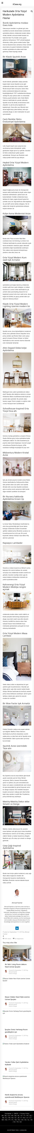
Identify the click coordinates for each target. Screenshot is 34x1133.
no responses (18, 939)
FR (27, 1116)
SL (28, 1120)
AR (2, 1116)
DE (30, 1116)
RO (16, 1120)
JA (18, 1118)
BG (6, 1116)
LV (27, 1118)
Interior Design (13, 973)
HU (12, 1118)
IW (9, 1118)
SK (25, 1120)
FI (24, 1116)
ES (31, 1120)
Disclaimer (8, 1113)
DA (15, 1116)
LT (30, 1118)
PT (9, 1120)
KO (24, 1118)
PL (13, 1120)
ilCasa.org (17, 4)
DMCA (16, 1113)
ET (21, 1116)
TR (17, 1122)
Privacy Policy (24, 1113)
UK (21, 1122)
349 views (7, 939)
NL (18, 1116)
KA (3, 1118)
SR (22, 1120)
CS (9, 1116)
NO (6, 1120)
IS (15, 1118)
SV (14, 1122)
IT (21, 1118)
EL (6, 1118)
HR (12, 1116)
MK (3, 1120)
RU (19, 1120)
